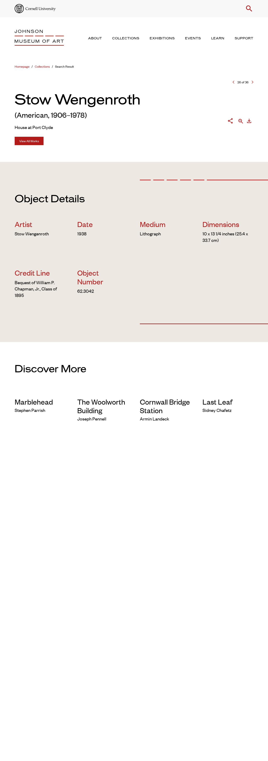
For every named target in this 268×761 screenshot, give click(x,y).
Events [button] (193, 38)
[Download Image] (249, 121)
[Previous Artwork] (233, 82)
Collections (42, 66)
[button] (249, 8)
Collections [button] (125, 38)
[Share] (230, 121)
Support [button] (244, 38)
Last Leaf (217, 401)
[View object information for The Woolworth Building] (102, 391)
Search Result (64, 66)
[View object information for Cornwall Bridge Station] (165, 391)
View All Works (29, 141)
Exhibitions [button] (162, 38)
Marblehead (34, 401)
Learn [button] (217, 38)
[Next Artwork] (252, 82)
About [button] (95, 38)
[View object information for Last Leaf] (227, 391)
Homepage (22, 66)
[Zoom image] (241, 121)
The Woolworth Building (101, 406)
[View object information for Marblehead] (40, 391)
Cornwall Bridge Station (165, 406)
